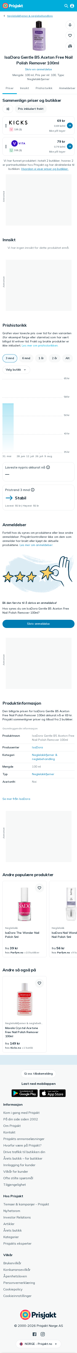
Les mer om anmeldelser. (36, 545)
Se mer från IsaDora (16, 799)
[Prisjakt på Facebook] (34, 1334)
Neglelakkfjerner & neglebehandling (30, 15)
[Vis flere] (6, 125)
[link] (24, 919)
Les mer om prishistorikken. (40, 345)
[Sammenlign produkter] (70, 46)
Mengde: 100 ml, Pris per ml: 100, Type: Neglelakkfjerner (38, 77)
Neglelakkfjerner (43, 774)
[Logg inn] (72, 5)
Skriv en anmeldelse (38, 69)
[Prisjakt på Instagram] (42, 1334)
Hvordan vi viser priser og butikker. (45, 169)
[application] (38, 418)
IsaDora (37, 747)
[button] (70, 24)
